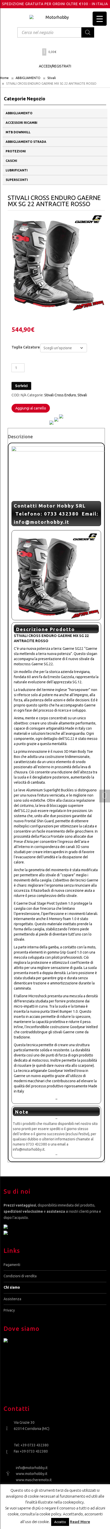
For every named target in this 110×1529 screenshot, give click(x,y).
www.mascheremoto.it (34, 1480)
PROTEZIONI (16, 151)
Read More (80, 1521)
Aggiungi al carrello (30, 408)
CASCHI (11, 160)
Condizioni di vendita (20, 1276)
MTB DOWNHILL (18, 132)
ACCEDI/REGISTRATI (55, 66)
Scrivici (21, 386)
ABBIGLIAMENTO (28, 78)
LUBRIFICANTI (17, 170)
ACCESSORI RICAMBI (21, 122)
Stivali (51, 78)
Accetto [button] (60, 1522)
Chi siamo (12, 1287)
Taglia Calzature (26, 347)
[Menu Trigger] (100, 19)
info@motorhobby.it (32, 1468)
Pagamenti (12, 1265)
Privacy (9, 1310)
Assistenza (12, 1299)
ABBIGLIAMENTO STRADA (26, 141)
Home (4, 78)
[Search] (87, 32)
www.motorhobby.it (31, 1474)
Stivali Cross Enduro (60, 395)
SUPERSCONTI (17, 179)
